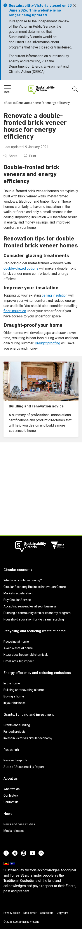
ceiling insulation (54, 295)
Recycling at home (16, 641)
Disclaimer (30, 912)
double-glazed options (20, 268)
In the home (11, 683)
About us (10, 778)
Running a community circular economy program (37, 613)
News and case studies (19, 824)
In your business (14, 703)
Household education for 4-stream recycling (33, 619)
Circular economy (17, 570)
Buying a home (13, 696)
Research (11, 750)
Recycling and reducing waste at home (34, 631)
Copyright (62, 912)
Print (32, 156)
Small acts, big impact (18, 661)
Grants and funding (16, 725)
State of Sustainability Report (23, 767)
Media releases (13, 830)
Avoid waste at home (18, 648)
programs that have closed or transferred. (40, 47)
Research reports (15, 760)
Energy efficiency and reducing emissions (37, 673)
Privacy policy (11, 912)
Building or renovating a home (24, 690)
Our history (11, 795)
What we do (11, 789)
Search (11, 88)
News (7, 814)
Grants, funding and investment (28, 714)
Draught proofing (47, 343)
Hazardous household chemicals (25, 654)
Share (13, 156)
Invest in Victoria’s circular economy (27, 738)
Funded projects (14, 731)
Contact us (10, 802)
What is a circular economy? (22, 580)
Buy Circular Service (17, 600)
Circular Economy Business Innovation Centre (34, 587)
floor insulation (14, 311)
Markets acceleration (18, 593)
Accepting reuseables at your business (30, 606)
